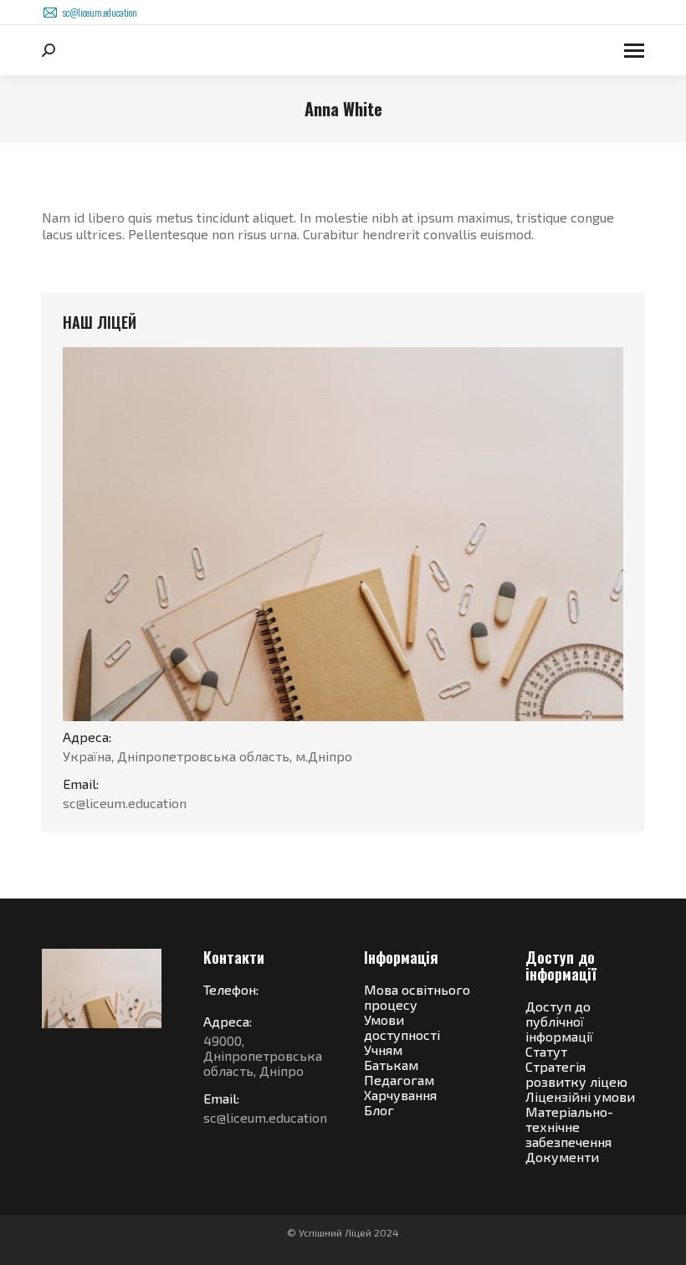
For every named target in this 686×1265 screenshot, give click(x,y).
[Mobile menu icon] (634, 50)
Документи (562, 1157)
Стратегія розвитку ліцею (576, 1073)
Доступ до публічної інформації (559, 1021)
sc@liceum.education (100, 12)
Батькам (391, 1065)
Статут (546, 1051)
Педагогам (399, 1080)
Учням (383, 1050)
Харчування (400, 1095)
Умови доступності (402, 1026)
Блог (379, 1110)
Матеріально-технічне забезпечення (569, 1127)
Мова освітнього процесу (417, 996)
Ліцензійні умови (580, 1096)
